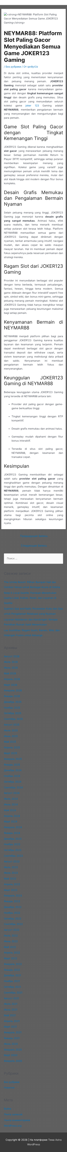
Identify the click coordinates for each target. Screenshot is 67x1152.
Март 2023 (10, 890)
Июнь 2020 (11, 1043)
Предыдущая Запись (34, 536)
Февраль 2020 (13, 1049)
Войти (7, 1108)
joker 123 (32, 105)
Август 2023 (12, 861)
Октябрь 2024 (12, 781)
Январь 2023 (12, 901)
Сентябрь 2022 (13, 924)
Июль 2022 (11, 935)
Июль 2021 (10, 1003)
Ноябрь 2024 (12, 775)
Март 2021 (10, 1026)
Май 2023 (10, 878)
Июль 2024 (11, 798)
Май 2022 (10, 947)
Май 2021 (10, 1015)
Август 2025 (11, 724)
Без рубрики (13, 66)
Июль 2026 (11, 661)
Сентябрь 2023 (13, 855)
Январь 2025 (12, 764)
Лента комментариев (17, 1120)
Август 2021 (11, 998)
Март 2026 (10, 684)
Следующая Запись (34, 545)
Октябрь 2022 (12, 918)
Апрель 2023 (12, 884)
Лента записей (13, 1114)
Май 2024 (10, 810)
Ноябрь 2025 (12, 707)
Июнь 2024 (11, 804)
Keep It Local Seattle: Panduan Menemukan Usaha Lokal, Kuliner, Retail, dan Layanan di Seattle (30, 598)
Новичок (9, 1087)
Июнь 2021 (10, 1009)
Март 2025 (10, 753)
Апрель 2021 (12, 1021)
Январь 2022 (12, 969)
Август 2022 (11, 929)
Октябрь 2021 (12, 986)
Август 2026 (12, 656)
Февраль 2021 (12, 1032)
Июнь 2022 (11, 941)
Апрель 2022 (12, 952)
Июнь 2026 (11, 667)
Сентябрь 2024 (13, 787)
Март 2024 (10, 821)
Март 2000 (10, 1055)
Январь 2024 (12, 833)
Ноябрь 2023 (12, 844)
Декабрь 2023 (13, 838)
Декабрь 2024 (13, 770)
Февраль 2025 (13, 758)
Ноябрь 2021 (12, 981)
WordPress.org (12, 1125)
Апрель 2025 (12, 747)
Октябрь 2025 (12, 713)
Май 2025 (10, 741)
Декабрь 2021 (12, 975)
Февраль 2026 (13, 690)
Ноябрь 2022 (12, 912)
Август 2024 (12, 793)
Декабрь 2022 (12, 907)
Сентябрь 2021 (13, 992)
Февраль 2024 (13, 827)
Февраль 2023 (13, 895)
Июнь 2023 (11, 872)
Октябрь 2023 (12, 850)
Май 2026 (10, 673)
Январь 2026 (12, 696)
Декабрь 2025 (12, 701)
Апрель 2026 (12, 679)
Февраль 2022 (13, 964)
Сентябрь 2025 (13, 718)
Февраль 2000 (13, 1060)
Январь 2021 (12, 1038)
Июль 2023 (11, 867)
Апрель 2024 (12, 815)
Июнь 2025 (11, 736)
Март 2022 (10, 958)
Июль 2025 (11, 730)
